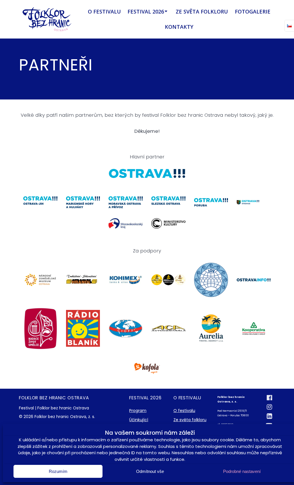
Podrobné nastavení (242, 471)
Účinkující (138, 420)
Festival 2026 (145, 11)
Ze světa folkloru (202, 11)
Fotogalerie (252, 11)
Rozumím (58, 471)
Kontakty (179, 26)
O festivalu (104, 11)
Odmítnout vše (150, 471)
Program (137, 410)
